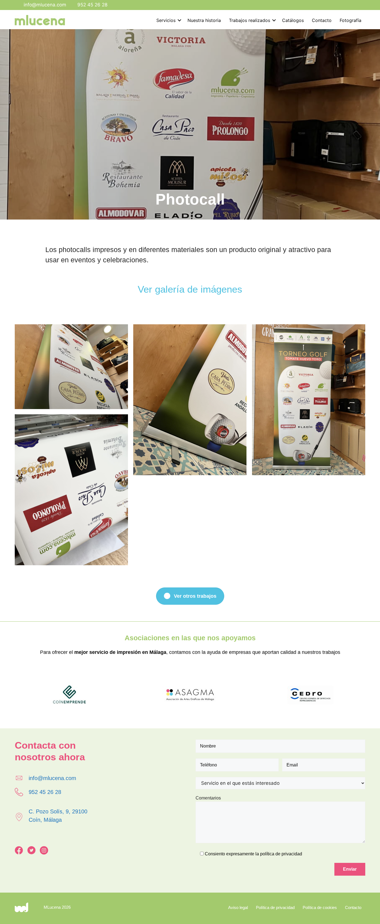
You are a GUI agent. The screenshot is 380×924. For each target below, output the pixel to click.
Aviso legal (238, 907)
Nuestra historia (204, 20)
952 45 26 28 (92, 5)
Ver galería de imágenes (190, 289)
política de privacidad (281, 853)
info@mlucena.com (45, 5)
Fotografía (350, 20)
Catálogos (293, 20)
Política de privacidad (275, 907)
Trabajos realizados (249, 20)
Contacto (322, 20)
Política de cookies (320, 907)
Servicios (166, 20)
